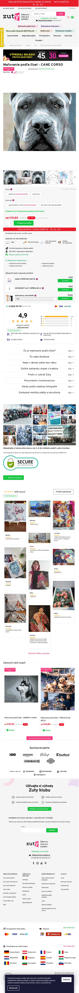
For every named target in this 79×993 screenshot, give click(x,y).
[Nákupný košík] (72, 17)
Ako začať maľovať (7, 8)
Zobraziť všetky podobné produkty (38, 738)
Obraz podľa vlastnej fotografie (47, 879)
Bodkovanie (44, 887)
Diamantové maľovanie (48, 884)
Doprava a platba (27, 887)
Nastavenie (13, 988)
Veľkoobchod (64, 885)
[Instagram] (37, 863)
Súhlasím (65, 980)
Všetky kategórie (46, 905)
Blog (3, 904)
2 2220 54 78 (14, 306)
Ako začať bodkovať (40, 8)
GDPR (23, 895)
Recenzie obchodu (65, 882)
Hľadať (60, 14)
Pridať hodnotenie (13, 330)
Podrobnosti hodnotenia (45, 69)
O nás (61, 878)
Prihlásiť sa (51, 830)
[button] (63, 491)
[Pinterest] (45, 863)
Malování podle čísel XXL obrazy (48, 909)
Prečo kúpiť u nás (7, 901)
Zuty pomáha (64, 889)
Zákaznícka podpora (40, 855)
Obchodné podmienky (28, 883)
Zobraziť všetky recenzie (37, 653)
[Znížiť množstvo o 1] (12, 224)
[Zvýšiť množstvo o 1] (12, 222)
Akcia (42, 901)
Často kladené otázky (8, 897)
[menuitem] (27, 26)
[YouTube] (41, 863)
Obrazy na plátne (46, 891)
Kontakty (24, 880)
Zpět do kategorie (14, 477)
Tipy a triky (5, 889)
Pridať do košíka (23, 223)
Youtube (62, 771)
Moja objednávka (26, 902)
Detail (10, 730)
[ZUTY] (39, 844)
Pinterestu (40, 775)
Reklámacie (25, 891)
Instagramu (46, 771)
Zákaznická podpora (45, 20)
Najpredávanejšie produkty (46, 896)
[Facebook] (33, 863)
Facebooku (29, 771)
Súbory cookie (26, 899)
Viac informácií (68, 927)
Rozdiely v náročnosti (8, 893)
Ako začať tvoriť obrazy (23, 8)
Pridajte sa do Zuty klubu (38, 809)
